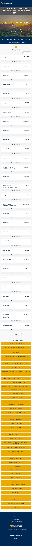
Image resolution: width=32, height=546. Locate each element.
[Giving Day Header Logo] (6, 3)
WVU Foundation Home (16, 521)
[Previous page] (12, 334)
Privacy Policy (16, 519)
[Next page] (20, 334)
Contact (16, 516)
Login (15, 538)
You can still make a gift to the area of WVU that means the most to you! (16, 11)
